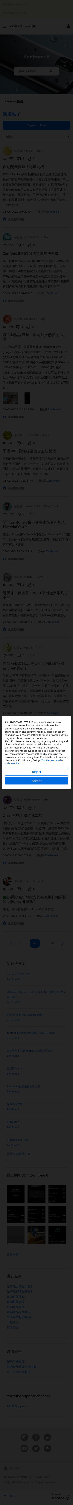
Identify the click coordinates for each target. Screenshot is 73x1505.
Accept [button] (37, 781)
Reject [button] (36, 772)
